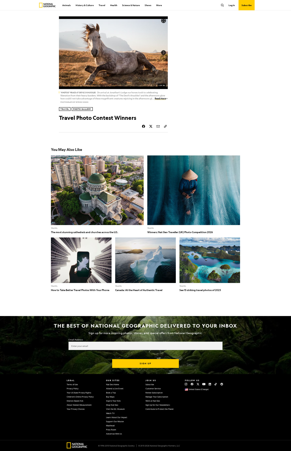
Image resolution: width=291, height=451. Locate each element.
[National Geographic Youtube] (204, 384)
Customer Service (153, 388)
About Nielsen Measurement (79, 405)
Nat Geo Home (112, 384)
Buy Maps (110, 396)
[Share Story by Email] (158, 126)
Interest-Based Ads (75, 401)
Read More (160, 98)
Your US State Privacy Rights (79, 392)
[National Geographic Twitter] (198, 384)
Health (113, 5)
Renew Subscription (154, 392)
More (159, 5)
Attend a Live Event (114, 388)
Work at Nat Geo (153, 401)
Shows (148, 5)
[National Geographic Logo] (77, 447)
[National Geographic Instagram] (186, 384)
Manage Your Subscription (157, 396)
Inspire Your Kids (113, 401)
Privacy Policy (73, 388)
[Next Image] (163, 52)
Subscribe (150, 384)
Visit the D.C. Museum (115, 409)
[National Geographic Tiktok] (216, 384)
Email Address (76, 339)
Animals (66, 5)
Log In (232, 5)
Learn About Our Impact (116, 417)
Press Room (111, 429)
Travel (102, 5)
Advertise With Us (114, 433)
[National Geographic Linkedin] (210, 384)
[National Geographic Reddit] (222, 384)
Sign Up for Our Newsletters (158, 405)
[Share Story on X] (150, 126)
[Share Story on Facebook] (143, 126)
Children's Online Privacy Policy (80, 396)
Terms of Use (72, 384)
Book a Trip (111, 392)
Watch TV (110, 413)
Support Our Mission (115, 421)
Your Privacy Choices (76, 409)
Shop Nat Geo (112, 405)
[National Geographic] (47, 5)
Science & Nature (131, 5)
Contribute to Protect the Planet (160, 409)
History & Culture (85, 5)
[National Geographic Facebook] (192, 384)
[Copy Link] (165, 126)
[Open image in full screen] (163, 20)
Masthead (110, 425)
